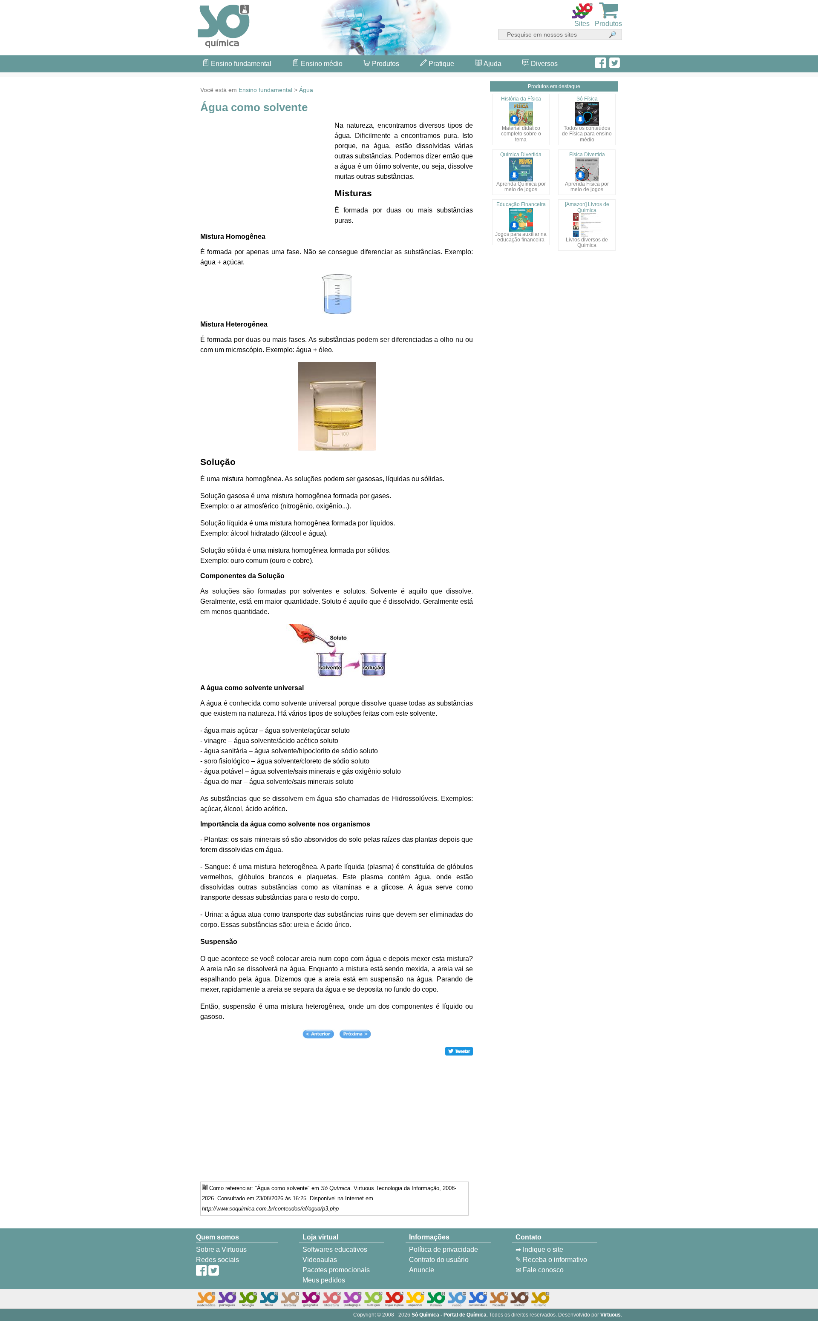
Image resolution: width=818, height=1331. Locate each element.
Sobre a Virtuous (221, 1249)
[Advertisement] (784, 665)
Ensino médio (321, 63)
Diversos (543, 63)
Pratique (440, 63)
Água (306, 89)
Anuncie (421, 1270)
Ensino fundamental (240, 63)
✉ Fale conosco (540, 1270)
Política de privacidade (443, 1249)
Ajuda (491, 63)
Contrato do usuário (439, 1259)
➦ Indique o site (539, 1249)
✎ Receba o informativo (551, 1259)
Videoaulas (319, 1259)
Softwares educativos (334, 1249)
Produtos (384, 63)
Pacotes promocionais (336, 1270)
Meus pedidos (323, 1280)
